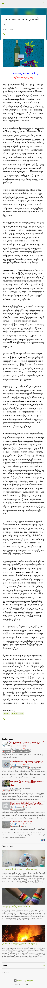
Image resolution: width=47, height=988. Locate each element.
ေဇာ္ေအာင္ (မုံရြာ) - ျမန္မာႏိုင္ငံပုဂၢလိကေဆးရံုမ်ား (19, 869)
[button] (4, 33)
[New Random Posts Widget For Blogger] (43, 840)
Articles (6, 713)
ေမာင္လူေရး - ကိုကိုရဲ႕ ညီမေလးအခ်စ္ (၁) (16, 906)
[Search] (44, 3)
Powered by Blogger (25, 980)
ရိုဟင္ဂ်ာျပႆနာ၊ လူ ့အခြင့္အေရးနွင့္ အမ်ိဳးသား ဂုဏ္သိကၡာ (19, 944)
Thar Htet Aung (17, 713)
